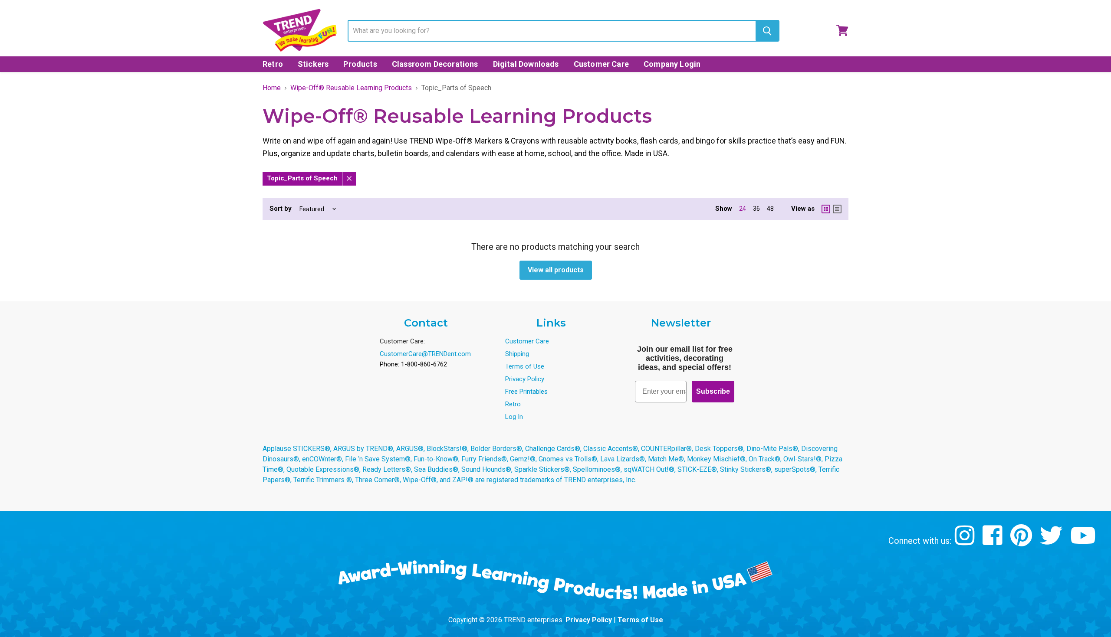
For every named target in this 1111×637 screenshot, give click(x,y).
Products (360, 64)
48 (770, 208)
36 (756, 208)
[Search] (767, 31)
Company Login (672, 64)
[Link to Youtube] (1084, 542)
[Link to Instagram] (966, 542)
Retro (273, 64)
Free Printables (526, 391)
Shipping (517, 354)
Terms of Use (524, 366)
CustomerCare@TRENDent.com (425, 354)
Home (272, 88)
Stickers (313, 64)
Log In (514, 417)
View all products (556, 270)
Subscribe (713, 391)
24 (742, 208)
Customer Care (601, 64)
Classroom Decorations (435, 64)
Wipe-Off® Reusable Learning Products (351, 88)
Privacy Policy (524, 379)
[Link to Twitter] (1052, 542)
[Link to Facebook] (993, 542)
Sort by (281, 208)
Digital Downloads (526, 64)
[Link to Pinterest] (1022, 542)
